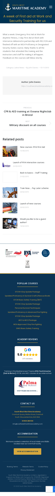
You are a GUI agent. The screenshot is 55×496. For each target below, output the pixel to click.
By (32, 67)
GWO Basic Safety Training (27, 328)
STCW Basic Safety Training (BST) (27, 300)
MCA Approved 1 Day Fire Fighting (27, 324)
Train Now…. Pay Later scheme (34, 188)
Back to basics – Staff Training (33, 172)
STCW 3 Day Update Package (27, 316)
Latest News (19, 67)
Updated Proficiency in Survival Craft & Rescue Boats (27, 296)
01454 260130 (27, 421)
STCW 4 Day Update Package (27, 292)
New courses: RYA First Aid (32, 147)
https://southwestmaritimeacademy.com (37, 86)
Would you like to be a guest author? (33, 221)
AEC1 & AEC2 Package (27, 320)
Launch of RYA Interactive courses (28, 162)
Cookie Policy (43, 467)
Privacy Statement (27, 470)
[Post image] (10, 151)
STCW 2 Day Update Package (27, 304)
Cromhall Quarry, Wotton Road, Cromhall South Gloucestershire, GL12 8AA (27, 414)
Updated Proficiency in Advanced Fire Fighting (27, 312)
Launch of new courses (30, 203)
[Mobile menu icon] (50, 7)
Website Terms (28, 467)
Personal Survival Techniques (27, 308)
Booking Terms (12, 467)
